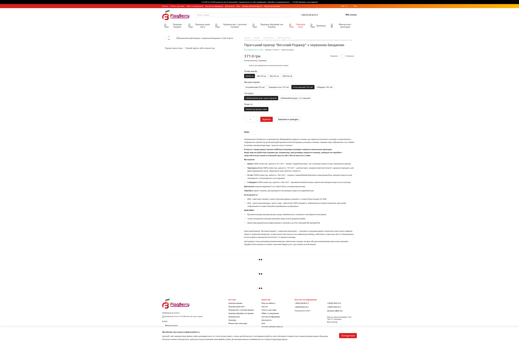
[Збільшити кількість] (254, 119)
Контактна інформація (214, 6)
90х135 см (274, 76)
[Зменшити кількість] (246, 119)
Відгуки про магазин (272, 6)
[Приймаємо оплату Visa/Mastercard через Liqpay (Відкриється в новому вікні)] (182, 316)
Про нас (165, 6)
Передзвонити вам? (302, 311)
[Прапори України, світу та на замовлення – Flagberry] (175, 303)
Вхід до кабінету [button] (268, 303)
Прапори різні (300, 25)
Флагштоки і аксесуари (345, 25)
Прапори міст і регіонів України (235, 25)
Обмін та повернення (195, 6)
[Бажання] (335, 15)
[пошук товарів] (289, 15)
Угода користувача (279, 339)
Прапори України (177, 25)
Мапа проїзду (332, 322)
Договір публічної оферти (252, 6)
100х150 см (287, 76)
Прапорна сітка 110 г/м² (279, 87)
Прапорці (321, 25)
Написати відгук (287, 50)
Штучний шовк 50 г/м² (255, 87)
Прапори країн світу (202, 25)
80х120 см (261, 76)
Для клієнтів (229, 6)
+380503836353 (309, 15)
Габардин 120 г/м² (325, 87)
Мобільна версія (171, 325)
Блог (238, 6)
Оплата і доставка (177, 6)
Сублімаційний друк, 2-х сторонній (295, 98)
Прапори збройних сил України (271, 25)
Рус (346, 6)
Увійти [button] (251, 65)
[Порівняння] (328, 15)
